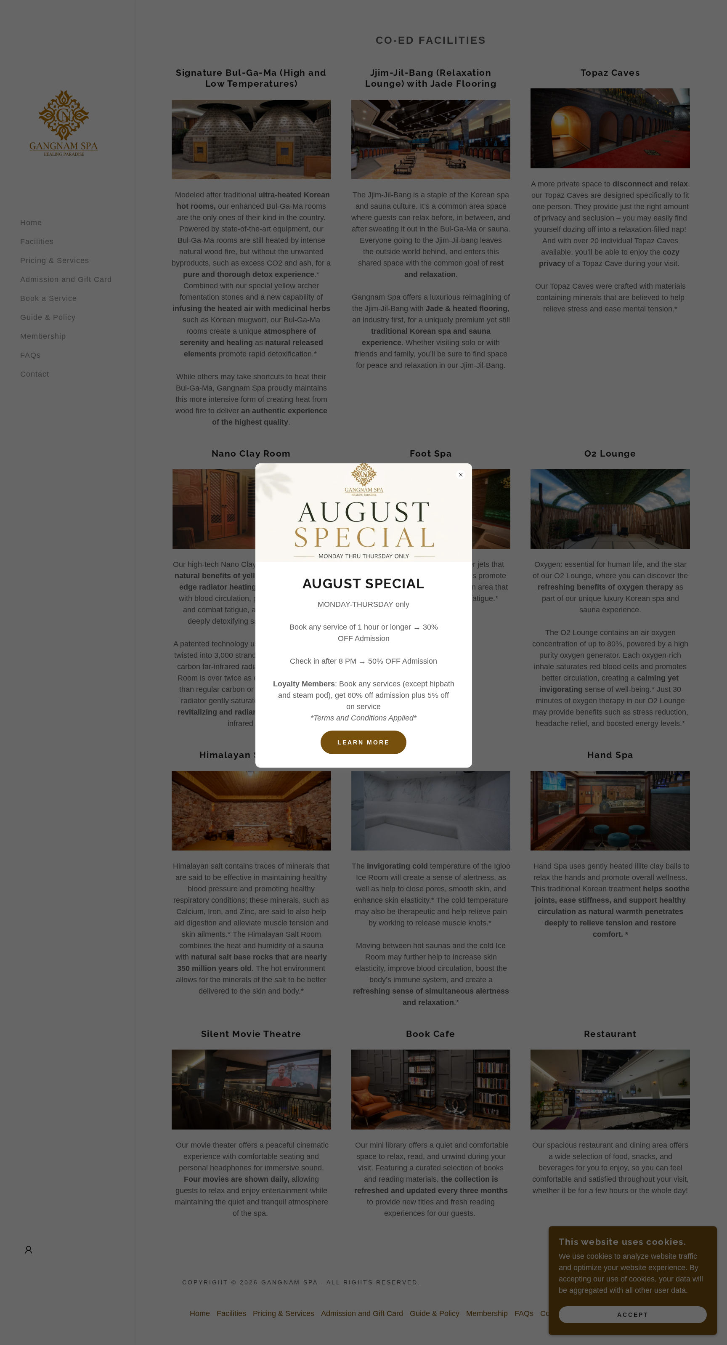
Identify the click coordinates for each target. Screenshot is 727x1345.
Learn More (363, 742)
